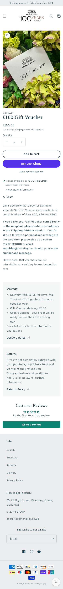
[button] (4, 16)
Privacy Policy (14, 480)
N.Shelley (27, 584)
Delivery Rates (16, 337)
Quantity (7, 135)
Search (10, 450)
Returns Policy (16, 389)
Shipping (19, 130)
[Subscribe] (52, 539)
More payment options (31, 171)
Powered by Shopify (38, 584)
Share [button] (9, 197)
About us (11, 457)
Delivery (11, 472)
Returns (11, 465)
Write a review (32, 424)
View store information (19, 189)
